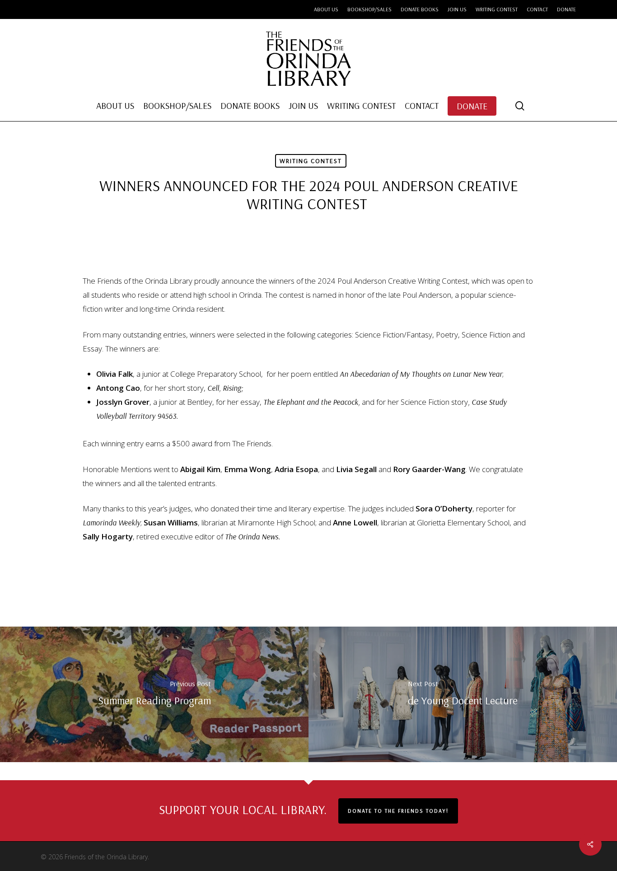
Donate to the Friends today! (398, 810)
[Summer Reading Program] (154, 694)
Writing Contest (311, 161)
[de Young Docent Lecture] (462, 694)
